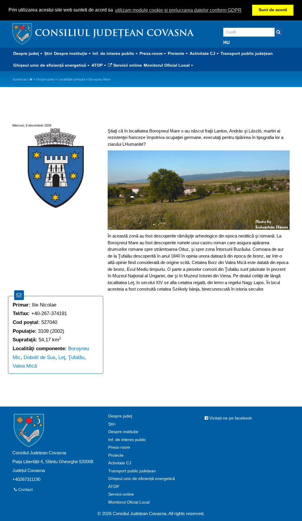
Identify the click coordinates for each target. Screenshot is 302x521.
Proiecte (116, 455)
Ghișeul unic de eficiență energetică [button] (50, 65)
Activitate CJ (119, 463)
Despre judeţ (45, 79)
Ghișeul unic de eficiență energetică (141, 478)
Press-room (119, 447)
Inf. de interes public (127, 440)
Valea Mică (25, 365)
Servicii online (127, 65)
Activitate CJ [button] (203, 53)
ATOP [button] (97, 65)
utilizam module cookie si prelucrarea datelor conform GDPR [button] (178, 10)
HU (226, 42)
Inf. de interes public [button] (114, 53)
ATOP (113, 486)
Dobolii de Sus (39, 357)
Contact (25, 489)
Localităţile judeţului (71, 79)
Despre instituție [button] (71, 53)
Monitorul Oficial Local (129, 502)
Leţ (61, 357)
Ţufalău (76, 357)
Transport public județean (247, 53)
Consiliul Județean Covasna (114, 33)
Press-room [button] (151, 53)
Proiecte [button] (177, 53)
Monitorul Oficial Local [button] (167, 65)
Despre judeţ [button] (26, 53)
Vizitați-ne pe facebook (230, 418)
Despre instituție (123, 432)
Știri (48, 53)
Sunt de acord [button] (273, 10)
